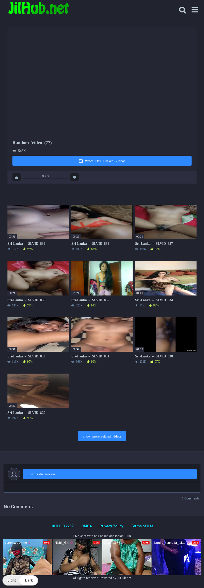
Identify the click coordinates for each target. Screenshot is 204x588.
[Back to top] (187, 573)
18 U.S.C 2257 (62, 526)
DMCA (86, 526)
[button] (20, 580)
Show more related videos (102, 436)
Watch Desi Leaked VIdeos (104, 160)
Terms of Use (142, 526)
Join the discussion (41, 474)
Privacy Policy (111, 526)
